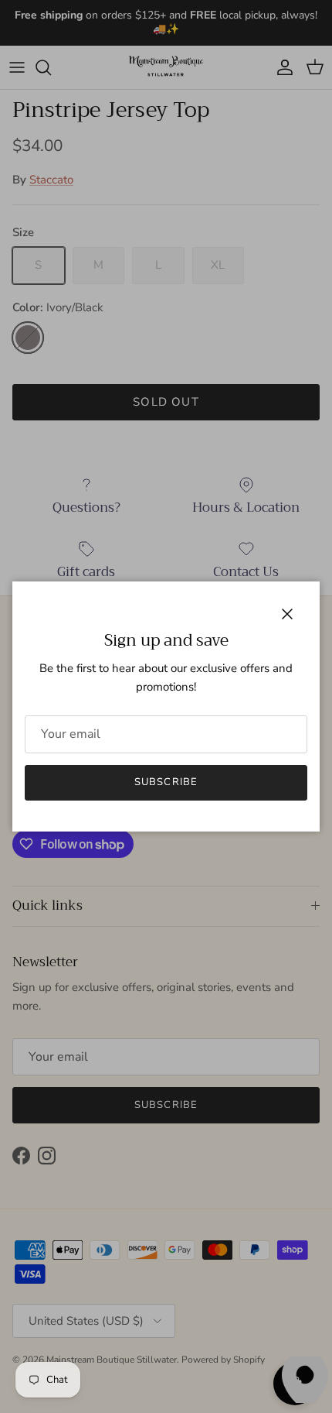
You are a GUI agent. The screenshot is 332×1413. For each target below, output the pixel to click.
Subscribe (165, 782)
